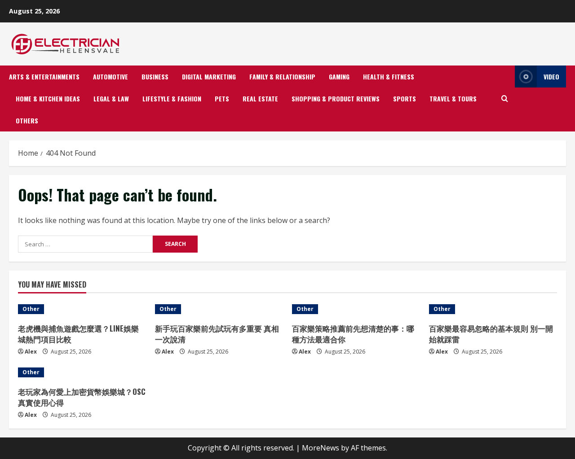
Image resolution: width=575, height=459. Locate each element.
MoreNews (320, 448)
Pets (222, 98)
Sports (404, 98)
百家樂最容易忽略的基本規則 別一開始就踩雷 (491, 334)
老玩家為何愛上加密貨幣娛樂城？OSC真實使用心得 (82, 397)
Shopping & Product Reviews (336, 98)
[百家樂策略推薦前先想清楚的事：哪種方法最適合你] (356, 309)
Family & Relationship (282, 76)
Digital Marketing (209, 76)
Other (31, 309)
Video (551, 76)
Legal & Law (111, 98)
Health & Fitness (388, 76)
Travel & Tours (453, 98)
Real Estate (260, 98)
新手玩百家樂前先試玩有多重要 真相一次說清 (217, 334)
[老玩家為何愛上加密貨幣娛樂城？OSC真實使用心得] (82, 372)
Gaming (339, 76)
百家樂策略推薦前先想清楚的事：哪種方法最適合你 (353, 334)
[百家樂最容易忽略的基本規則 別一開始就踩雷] (493, 309)
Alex (31, 351)
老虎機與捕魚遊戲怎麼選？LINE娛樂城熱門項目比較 (78, 334)
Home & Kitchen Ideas (48, 98)
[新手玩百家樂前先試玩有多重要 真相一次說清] (219, 309)
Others (27, 120)
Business (155, 76)
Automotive (110, 76)
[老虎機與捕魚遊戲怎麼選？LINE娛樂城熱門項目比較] (82, 309)
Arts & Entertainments (44, 76)
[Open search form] (504, 98)
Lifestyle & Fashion (171, 98)
